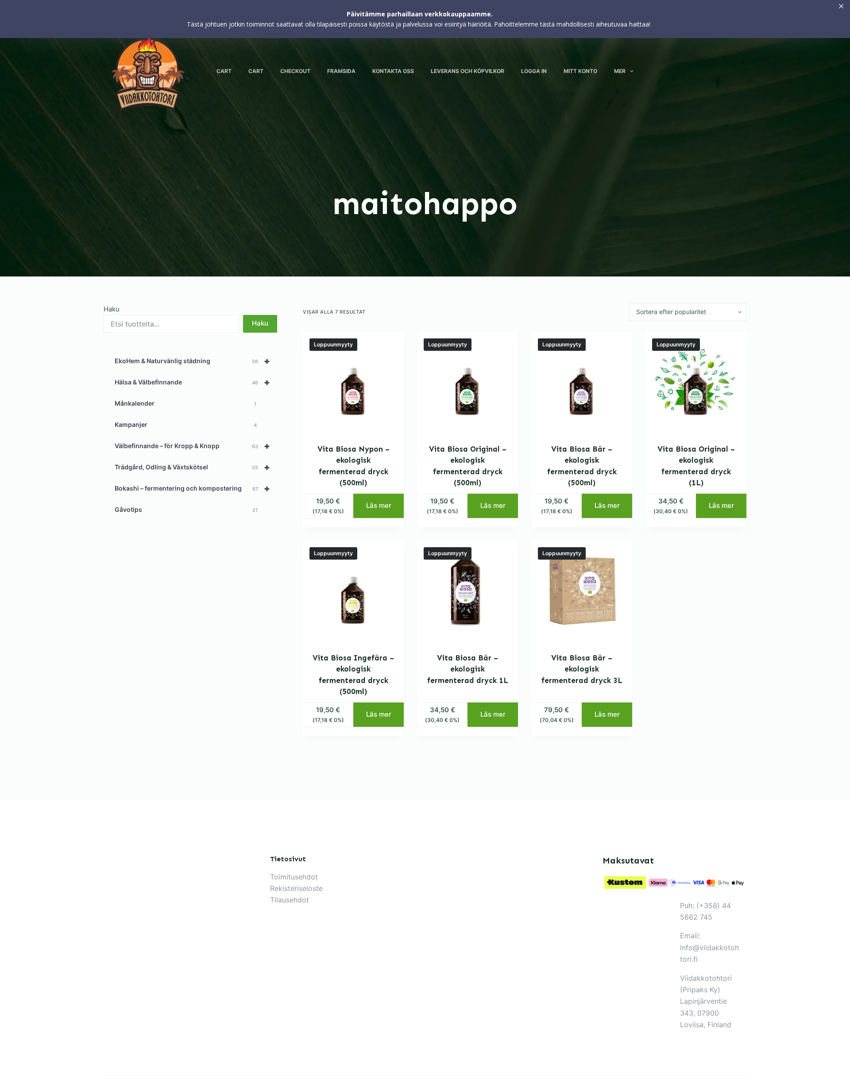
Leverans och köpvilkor (467, 71)
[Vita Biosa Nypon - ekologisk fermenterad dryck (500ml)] (353, 382)
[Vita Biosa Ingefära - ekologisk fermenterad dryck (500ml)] (353, 591)
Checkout (295, 71)
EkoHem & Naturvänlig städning (192, 361)
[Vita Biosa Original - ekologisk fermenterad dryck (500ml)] (467, 382)
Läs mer (378, 505)
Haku (112, 309)
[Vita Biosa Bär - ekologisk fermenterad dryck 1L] (467, 591)
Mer (620, 71)
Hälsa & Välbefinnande (192, 382)
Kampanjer (186, 424)
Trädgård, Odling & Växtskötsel (192, 467)
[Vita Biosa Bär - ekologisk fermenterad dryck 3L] (581, 591)
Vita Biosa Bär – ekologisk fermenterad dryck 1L (467, 669)
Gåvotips (186, 509)
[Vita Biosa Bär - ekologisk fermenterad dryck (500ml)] (581, 382)
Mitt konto (580, 71)
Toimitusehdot (294, 876)
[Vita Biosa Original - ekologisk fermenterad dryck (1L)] (695, 382)
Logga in (534, 71)
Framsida (341, 71)
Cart (224, 71)
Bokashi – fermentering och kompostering (192, 488)
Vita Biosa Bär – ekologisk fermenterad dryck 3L (581, 669)
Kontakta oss (393, 71)
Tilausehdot (289, 899)
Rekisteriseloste (296, 888)
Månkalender (185, 403)
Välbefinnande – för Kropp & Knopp (192, 446)
